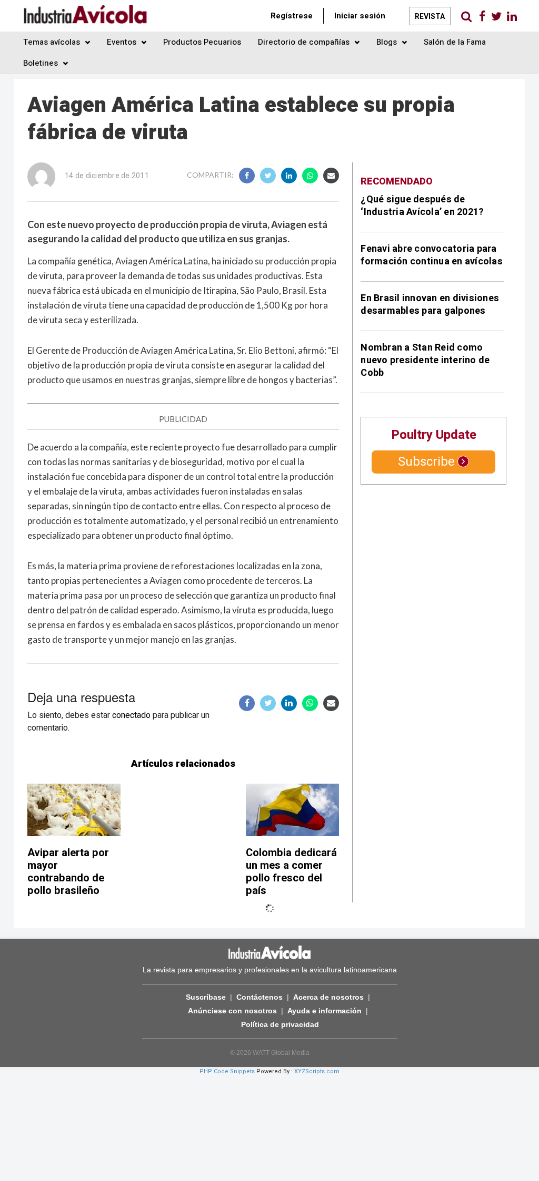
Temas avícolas (52, 42)
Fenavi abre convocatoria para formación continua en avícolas (432, 255)
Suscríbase (206, 997)
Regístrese (292, 16)
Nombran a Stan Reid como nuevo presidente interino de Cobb (425, 360)
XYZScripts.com (317, 1071)
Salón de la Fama (455, 42)
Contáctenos (259, 997)
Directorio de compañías (305, 42)
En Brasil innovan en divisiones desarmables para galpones (430, 304)
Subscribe (426, 462)
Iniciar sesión (359, 16)
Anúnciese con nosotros (232, 1011)
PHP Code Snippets (227, 1071)
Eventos (122, 42)
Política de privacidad (280, 1024)
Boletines (41, 63)
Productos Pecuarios (202, 42)
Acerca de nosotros (328, 997)
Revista (430, 16)
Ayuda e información (324, 1011)
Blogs (387, 42)
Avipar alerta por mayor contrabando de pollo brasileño (68, 871)
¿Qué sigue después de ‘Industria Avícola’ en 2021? (422, 205)
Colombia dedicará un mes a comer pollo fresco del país (291, 871)
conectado (131, 715)
